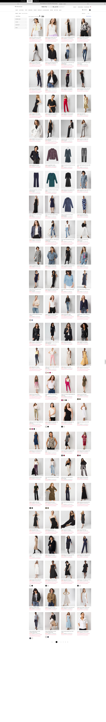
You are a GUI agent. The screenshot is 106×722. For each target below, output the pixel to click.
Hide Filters (18, 16)
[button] (90, 10)
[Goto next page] (67, 642)
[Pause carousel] (104, 4)
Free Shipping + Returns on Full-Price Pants (49, 3)
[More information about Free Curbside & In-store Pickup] (39, 16)
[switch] (42, 16)
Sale (20, 13)
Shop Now (61, 3)
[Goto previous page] (52, 642)
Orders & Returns (80, 6)
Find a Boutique (86, 6)
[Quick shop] (52, 372)
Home (16, 13)
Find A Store (88, 16)
